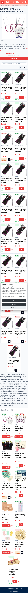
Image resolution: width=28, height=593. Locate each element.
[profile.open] (22, 2)
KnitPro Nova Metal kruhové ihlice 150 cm (6, 428)
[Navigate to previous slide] (1, 27)
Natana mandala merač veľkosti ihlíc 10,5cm (20, 544)
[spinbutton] (3, 97)
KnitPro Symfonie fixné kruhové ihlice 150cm (20, 428)
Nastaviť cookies (14, 591)
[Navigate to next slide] (27, 27)
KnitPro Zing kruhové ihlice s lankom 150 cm (6, 455)
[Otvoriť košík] (25, 2)
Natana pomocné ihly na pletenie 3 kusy (20, 515)
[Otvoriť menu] (2, 2)
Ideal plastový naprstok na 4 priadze (6, 544)
